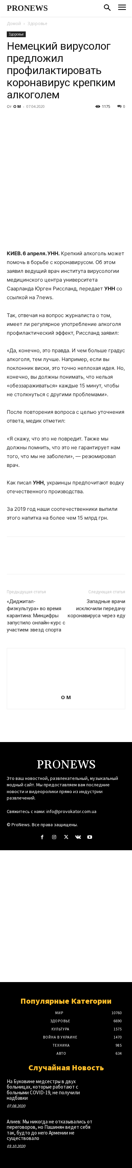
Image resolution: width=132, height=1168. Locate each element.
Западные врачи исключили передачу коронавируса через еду (96, 608)
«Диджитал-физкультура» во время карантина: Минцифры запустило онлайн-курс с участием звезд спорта (36, 615)
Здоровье (37, 23)
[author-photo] (66, 688)
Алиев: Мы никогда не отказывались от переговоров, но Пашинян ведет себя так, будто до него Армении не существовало (49, 1130)
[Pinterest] (44, 121)
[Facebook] (13, 121)
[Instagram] (54, 837)
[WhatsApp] (60, 121)
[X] (29, 121)
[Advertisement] (66, 916)
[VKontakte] (78, 837)
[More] (76, 121)
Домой (14, 23)
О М (17, 106)
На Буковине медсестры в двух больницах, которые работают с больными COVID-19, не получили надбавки (43, 1089)
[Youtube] (90, 837)
